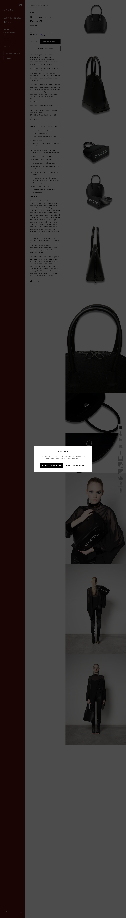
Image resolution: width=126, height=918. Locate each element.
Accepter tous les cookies (51, 465)
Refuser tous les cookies (75, 465)
